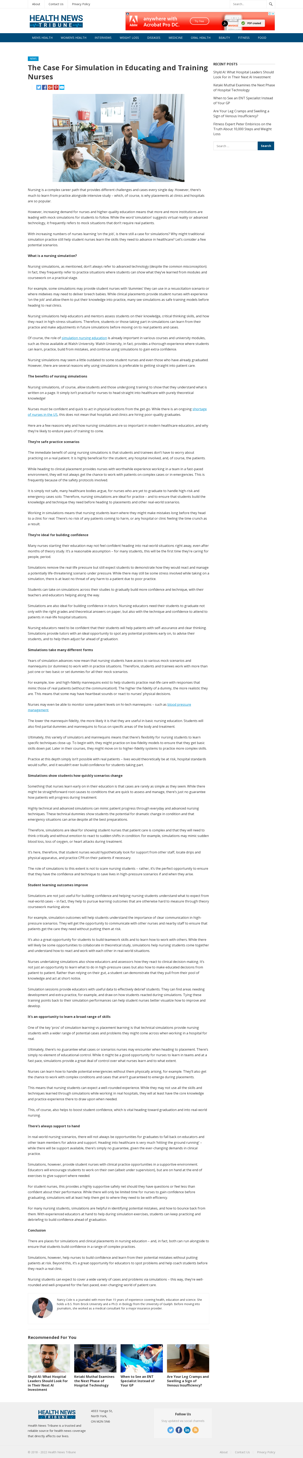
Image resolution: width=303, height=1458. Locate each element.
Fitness (244, 38)
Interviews (103, 38)
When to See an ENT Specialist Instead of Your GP (138, 1381)
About (36, 4)
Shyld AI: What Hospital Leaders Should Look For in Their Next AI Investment (48, 1383)
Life (35, 47)
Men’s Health (42, 38)
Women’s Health (73, 38)
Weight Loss (129, 38)
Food (262, 38)
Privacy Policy (81, 4)
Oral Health (200, 38)
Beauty (224, 38)
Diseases (153, 38)
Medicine (176, 38)
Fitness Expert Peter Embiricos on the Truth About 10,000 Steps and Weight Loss (242, 129)
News (33, 58)
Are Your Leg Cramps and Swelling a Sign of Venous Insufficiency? (188, 1381)
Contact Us (56, 4)
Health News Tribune (62, 1452)
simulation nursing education (84, 338)
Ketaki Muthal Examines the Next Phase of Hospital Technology (94, 1381)
